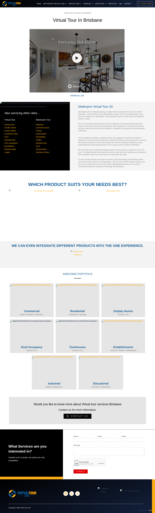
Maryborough (10, 149)
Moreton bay (10, 140)
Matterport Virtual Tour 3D (95, 106)
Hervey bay (9, 125)
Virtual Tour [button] (74, 4)
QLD (7, 137)
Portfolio (112, 4)
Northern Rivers (42, 152)
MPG (151, 510)
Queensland (41, 134)
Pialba (38, 140)
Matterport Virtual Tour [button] (54, 4)
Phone (124, 436)
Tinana (39, 131)
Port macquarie (11, 143)
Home (39, 4)
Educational (100, 383)
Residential (77, 311)
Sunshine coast (11, 134)
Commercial (31, 311)
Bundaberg (9, 146)
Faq (120, 4)
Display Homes (123, 311)
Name (76, 436)
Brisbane (40, 125)
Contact (127, 4)
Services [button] (87, 4)
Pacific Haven (10, 128)
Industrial (54, 383)
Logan (7, 152)
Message (76, 445)
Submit (81, 471)
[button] (55, 3)
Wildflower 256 (77, 95)
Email (99, 436)
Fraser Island (10, 131)
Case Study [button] (99, 4)
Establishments (123, 347)
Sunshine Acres (42, 128)
